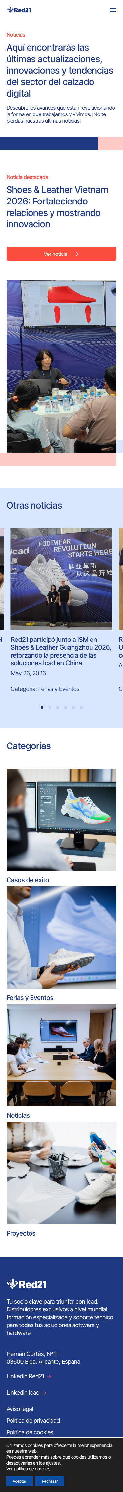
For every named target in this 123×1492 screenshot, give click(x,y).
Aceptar (19, 1481)
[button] (42, 707)
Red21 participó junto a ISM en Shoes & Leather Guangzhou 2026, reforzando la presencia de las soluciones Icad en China (61, 651)
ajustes (53, 1463)
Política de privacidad (33, 1420)
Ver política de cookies (28, 1469)
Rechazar (50, 1481)
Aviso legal (20, 1409)
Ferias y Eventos (58, 689)
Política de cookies (30, 1432)
